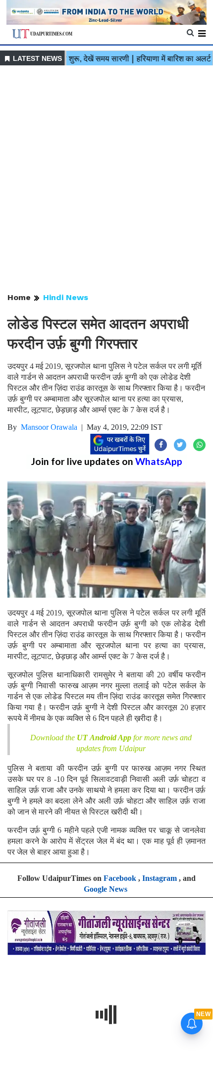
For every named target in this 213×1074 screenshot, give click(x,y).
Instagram (159, 878)
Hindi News (65, 297)
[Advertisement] (106, 179)
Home (19, 297)
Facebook (120, 878)
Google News (105, 889)
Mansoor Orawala (49, 427)
